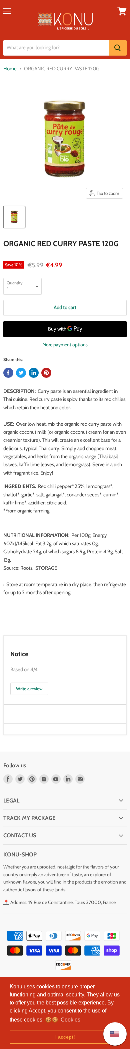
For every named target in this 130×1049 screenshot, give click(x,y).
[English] (111, 1034)
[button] (70, 1020)
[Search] (118, 48)
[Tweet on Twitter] (21, 373)
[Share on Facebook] (8, 373)
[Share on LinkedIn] (34, 373)
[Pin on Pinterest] (46, 373)
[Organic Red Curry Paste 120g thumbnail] (14, 217)
